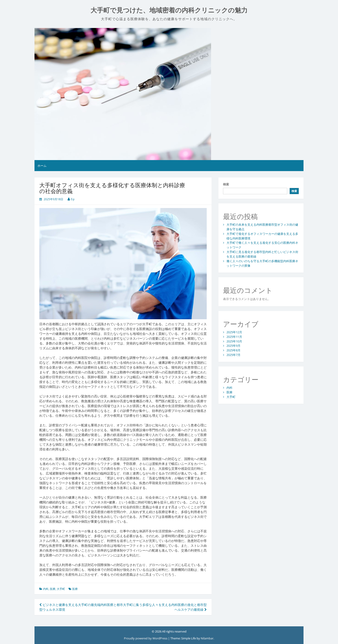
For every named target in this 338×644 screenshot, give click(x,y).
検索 (226, 184)
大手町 (61, 589)
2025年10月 (234, 341)
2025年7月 (233, 355)
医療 (52, 589)
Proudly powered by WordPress (146, 638)
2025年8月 (233, 350)
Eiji (72, 199)
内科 (46, 589)
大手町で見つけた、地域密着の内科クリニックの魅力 (169, 10)
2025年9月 (233, 346)
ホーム (41, 166)
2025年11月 (234, 337)
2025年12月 (234, 332)
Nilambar (207, 638)
